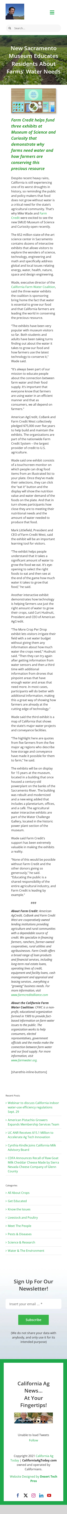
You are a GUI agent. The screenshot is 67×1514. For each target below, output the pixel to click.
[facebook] (18, 1495)
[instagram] (33, 1495)
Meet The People (19, 1226)
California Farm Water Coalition (33, 287)
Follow (33, 1440)
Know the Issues (19, 1209)
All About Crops (19, 1193)
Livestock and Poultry (23, 1218)
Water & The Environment (26, 1251)
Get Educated (17, 1201)
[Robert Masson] (15, 5)
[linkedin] (41, 1495)
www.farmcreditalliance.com (29, 995)
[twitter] (26, 1495)
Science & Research (21, 1242)
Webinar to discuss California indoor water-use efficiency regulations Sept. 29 (33, 1107)
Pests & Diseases (20, 1234)
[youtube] (49, 1495)
